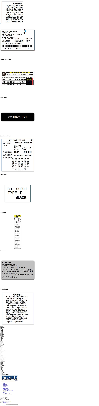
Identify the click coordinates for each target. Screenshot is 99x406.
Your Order (5, 384)
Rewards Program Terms (7, 393)
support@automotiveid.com (5, 401)
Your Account (5, 385)
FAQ (4, 392)
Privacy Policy (5, 388)
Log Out (4, 394)
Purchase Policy (6, 389)
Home (4, 383)
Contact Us (5, 386)
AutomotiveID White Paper (8, 390)
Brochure (4, 391)
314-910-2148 (5, 402)
